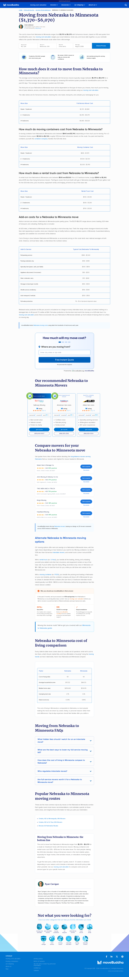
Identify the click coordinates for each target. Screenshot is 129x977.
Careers (36, 970)
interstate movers (58, 552)
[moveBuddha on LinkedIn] (111, 957)
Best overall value (39, 396)
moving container (45, 574)
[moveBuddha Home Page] (11, 5)
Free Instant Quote (64, 359)
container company (41, 139)
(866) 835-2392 (64, 433)
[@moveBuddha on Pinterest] (122, 957)
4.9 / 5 (44, 410)
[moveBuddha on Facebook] (106, 957)
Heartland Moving (43, 512)
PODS (56, 574)
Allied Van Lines (88, 405)
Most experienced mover (64, 396)
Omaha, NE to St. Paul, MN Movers (50, 822)
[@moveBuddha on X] (117, 957)
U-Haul (53, 559)
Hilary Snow (38, 28)
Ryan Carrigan (28, 25)
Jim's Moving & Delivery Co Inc (47, 477)
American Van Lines (64, 405)
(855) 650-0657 (39, 433)
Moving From (24, 44)
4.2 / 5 (93, 410)
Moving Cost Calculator (38, 5)
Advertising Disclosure (64, 1)
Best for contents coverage (88, 396)
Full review (86, 470)
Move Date (77, 44)
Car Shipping (78, 5)
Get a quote (86, 466)
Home (20, 10)
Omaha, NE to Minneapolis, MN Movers (52, 818)
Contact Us (37, 968)
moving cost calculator (43, 37)
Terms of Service (39, 961)
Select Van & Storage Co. (45, 465)
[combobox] (64, 352)
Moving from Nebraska (43, 10)
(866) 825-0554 (88, 433)
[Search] (126, 5)
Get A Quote (39, 429)
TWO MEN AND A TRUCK (46, 488)
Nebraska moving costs (41, 325)
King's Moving (41, 500)
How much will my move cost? (64, 337)
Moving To (42, 44)
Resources (65, 5)
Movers (53, 5)
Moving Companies (12, 961)
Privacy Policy (38, 958)
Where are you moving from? (55, 346)
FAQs (7, 969)
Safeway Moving (39, 405)
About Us (92, 5)
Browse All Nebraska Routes (48, 826)
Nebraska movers (59, 526)
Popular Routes (29, 10)
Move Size (61, 44)
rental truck (43, 559)
